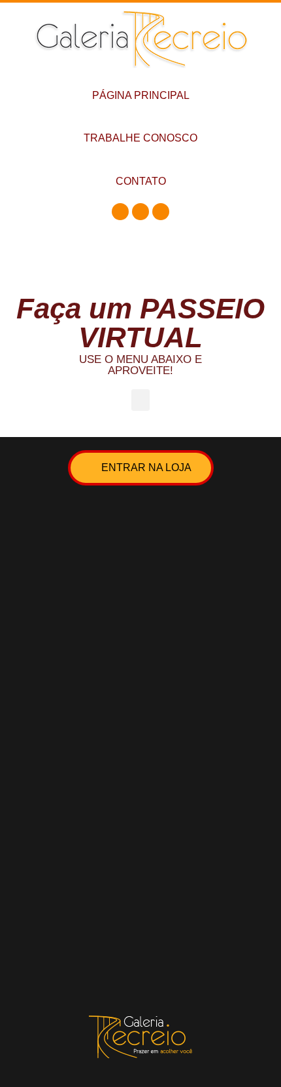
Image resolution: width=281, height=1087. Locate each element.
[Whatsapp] (160, 211)
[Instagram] (140, 211)
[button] (140, 400)
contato (141, 181)
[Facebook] (120, 211)
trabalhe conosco (140, 137)
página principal (141, 95)
